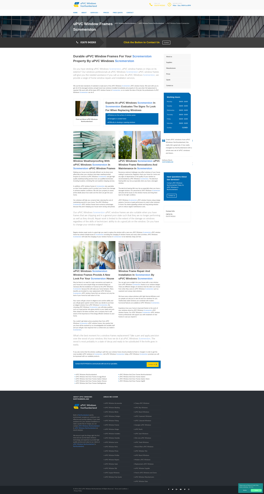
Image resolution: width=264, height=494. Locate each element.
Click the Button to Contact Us (140, 42)
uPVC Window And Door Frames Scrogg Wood (91, 377)
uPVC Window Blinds (111, 412)
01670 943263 (159, 5)
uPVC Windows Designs (112, 416)
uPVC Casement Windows (143, 416)
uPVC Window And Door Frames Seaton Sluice (134, 379)
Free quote (118, 12)
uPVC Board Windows (142, 412)
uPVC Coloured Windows (143, 420)
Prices (106, 12)
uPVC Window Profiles (112, 455)
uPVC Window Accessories (113, 403)
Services (94, 12)
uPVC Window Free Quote (113, 477)
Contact (130, 12)
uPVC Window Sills (111, 468)
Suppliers (169, 62)
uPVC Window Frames (112, 425)
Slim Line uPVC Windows (143, 438)
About (84, 12)
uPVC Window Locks (111, 442)
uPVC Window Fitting (112, 420)
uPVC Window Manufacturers (144, 477)
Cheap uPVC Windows (142, 403)
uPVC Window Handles (112, 438)
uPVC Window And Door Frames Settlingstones (91, 383)
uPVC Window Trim (141, 451)
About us (169, 56)
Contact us (169, 85)
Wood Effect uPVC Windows (144, 447)
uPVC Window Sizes (141, 481)
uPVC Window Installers (112, 433)
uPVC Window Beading (112, 407)
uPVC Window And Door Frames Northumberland (135, 374)
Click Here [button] (251, 487)
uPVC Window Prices (111, 451)
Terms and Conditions (121, 489)
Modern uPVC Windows (142, 460)
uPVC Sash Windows (141, 433)
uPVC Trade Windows (142, 442)
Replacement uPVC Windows (144, 464)
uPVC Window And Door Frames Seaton (132, 377)
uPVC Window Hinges (112, 429)
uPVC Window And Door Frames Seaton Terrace (91, 381)
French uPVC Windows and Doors (146, 473)
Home (75, 12)
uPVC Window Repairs (112, 460)
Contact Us (152, 364)
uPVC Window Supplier (142, 468)
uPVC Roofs (139, 429)
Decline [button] (245, 490)
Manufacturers (171, 68)
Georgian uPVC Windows (143, 425)
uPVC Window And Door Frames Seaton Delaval (91, 379)
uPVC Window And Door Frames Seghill (132, 381)
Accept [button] (256, 490)
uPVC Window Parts (111, 447)
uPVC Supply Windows (112, 473)
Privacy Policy (78, 491)
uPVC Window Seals (111, 464)
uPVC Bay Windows (141, 407)
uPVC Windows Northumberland (86, 374)
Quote (168, 80)
